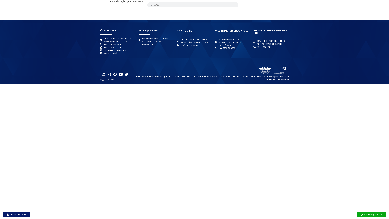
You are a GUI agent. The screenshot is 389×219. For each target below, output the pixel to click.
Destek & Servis (239, 13)
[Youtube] (262, 5)
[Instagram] (250, 5)
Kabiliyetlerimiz (190, 13)
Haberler (264, 13)
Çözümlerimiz (214, 13)
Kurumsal (166, 13)
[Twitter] (268, 5)
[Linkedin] (245, 5)
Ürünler (147, 13)
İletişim (280, 13)
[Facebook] (256, 5)
